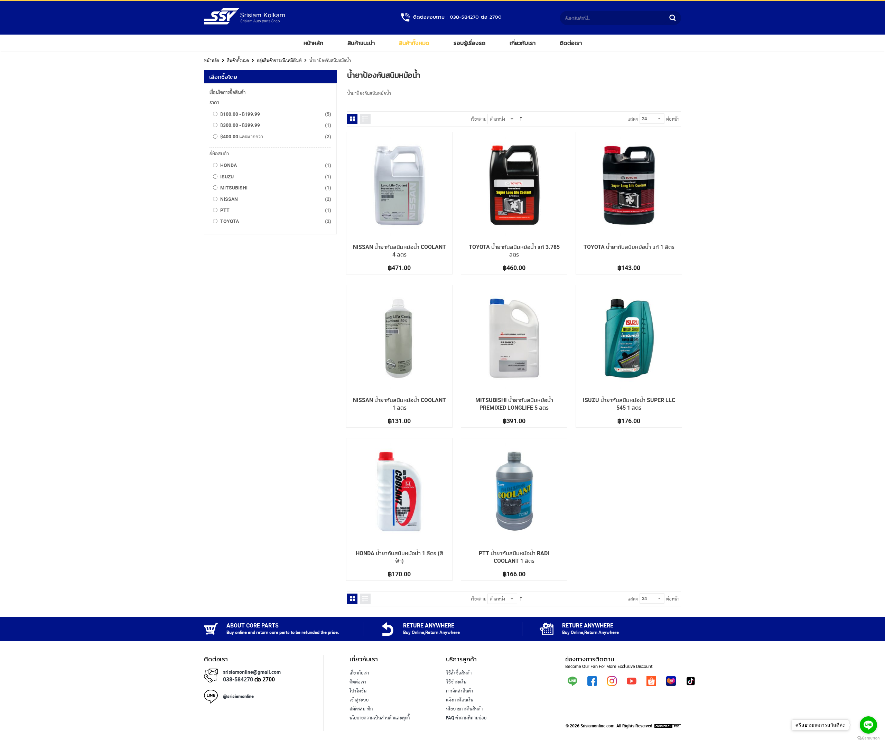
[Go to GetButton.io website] (868, 738)
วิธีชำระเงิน (456, 682)
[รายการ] (365, 119)
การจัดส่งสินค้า (459, 691)
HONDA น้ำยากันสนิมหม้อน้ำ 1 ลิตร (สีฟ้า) (399, 557)
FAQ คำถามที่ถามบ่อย (466, 718)
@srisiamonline (238, 696)
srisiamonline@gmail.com (252, 672)
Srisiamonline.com (597, 725)
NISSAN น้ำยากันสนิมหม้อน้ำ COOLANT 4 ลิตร (399, 250)
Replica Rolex (363, 727)
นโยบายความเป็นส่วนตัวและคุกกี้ (380, 718)
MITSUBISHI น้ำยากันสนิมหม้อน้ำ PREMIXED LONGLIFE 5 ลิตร (514, 403)
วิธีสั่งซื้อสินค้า (459, 673)
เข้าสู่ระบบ (359, 700)
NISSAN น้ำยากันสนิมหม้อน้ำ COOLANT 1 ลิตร (399, 403)
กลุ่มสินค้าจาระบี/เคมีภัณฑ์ (279, 60)
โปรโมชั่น (358, 691)
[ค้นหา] (672, 18)
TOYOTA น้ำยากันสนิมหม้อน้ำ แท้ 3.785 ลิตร (514, 250)
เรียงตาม (478, 119)
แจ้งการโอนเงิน (459, 700)
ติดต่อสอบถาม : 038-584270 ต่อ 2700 (457, 17)
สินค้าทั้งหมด (414, 43)
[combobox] (613, 18)
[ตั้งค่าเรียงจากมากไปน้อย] (521, 119)
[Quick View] (358, 143)
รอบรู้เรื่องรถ (469, 43)
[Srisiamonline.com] (244, 23)
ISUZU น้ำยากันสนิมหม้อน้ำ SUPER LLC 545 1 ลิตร (629, 403)
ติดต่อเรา (571, 43)
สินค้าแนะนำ (361, 43)
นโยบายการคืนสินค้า (464, 709)
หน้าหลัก (313, 43)
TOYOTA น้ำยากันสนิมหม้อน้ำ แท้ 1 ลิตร (629, 247)
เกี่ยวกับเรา (522, 43)
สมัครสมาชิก (361, 709)
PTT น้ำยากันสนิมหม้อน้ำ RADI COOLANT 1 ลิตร (514, 557)
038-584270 (238, 679)
